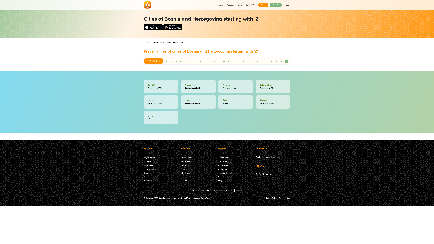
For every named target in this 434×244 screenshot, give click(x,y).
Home (220, 5)
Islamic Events (186, 161)
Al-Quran (147, 161)
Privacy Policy (271, 198)
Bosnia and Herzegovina (174, 42)
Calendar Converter (226, 173)
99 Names (185, 181)
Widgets (221, 177)
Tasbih (183, 169)
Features (200, 190)
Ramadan (147, 177)
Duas (146, 173)
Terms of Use (284, 198)
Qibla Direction (149, 165)
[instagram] (260, 175)
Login (263, 5)
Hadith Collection (150, 169)
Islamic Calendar (187, 158)
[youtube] (267, 175)
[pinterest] (263, 175)
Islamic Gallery (186, 165)
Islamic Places (149, 181)
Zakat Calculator (224, 158)
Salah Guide (222, 161)
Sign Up (276, 5)
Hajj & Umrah (223, 165)
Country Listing (156, 42)
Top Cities (155, 61)
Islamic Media (186, 173)
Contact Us (250, 5)
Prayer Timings (149, 158)
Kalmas (184, 177)
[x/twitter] (271, 175)
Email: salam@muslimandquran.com (271, 157)
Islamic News (223, 169)
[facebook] (256, 175)
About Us (230, 5)
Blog (240, 5)
